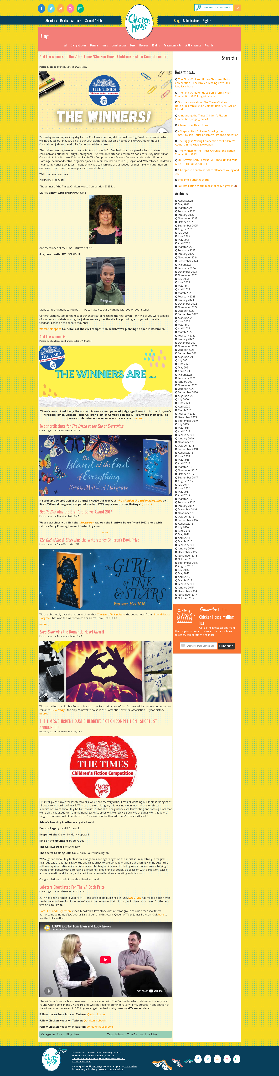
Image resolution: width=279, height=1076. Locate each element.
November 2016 (187, 513)
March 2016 (185, 541)
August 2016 (185, 523)
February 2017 (186, 502)
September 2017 (188, 477)
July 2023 (183, 279)
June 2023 (184, 282)
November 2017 (187, 470)
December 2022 (187, 303)
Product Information (81, 1061)
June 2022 (184, 321)
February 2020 (186, 413)
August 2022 (185, 318)
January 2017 (186, 506)
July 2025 (183, 232)
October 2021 (186, 350)
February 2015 (186, 584)
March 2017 (185, 499)
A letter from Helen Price (193, 125)
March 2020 (185, 410)
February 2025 (186, 250)
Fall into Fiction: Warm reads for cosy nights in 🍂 (207, 186)
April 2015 (184, 577)
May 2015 (184, 573)
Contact (75, 1058)
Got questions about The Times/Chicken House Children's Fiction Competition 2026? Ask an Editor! (205, 106)
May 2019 (184, 428)
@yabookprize (96, 1014)
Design (94, 45)
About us (51, 20)
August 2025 (185, 229)
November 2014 (187, 594)
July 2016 (183, 527)
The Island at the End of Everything (139, 500)
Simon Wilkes (130, 1066)
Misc (132, 45)
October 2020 (186, 389)
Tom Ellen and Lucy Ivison (55, 911)
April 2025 (184, 243)
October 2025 (186, 222)
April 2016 (184, 538)
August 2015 (185, 566)
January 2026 (186, 215)
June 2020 (184, 403)
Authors (76, 20)
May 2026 (184, 204)
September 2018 (188, 449)
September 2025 (188, 225)
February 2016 (186, 545)
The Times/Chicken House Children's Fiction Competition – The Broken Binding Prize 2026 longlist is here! (203, 83)
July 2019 (183, 424)
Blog (177, 20)
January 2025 (186, 254)
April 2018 (184, 463)
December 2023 (187, 271)
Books (64, 20)
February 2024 (186, 268)
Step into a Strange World (193, 179)
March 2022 (185, 332)
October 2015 (186, 559)
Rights (207, 20)
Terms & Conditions (88, 1058)
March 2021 (185, 374)
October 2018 (186, 445)
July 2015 (183, 570)
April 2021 (184, 371)
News (76, 1034)
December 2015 (187, 552)
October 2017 (186, 474)
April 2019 (184, 431)
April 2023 (184, 289)
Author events (193, 45)
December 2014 (187, 591)
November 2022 (187, 307)
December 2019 (187, 417)
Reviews (143, 45)
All (65, 45)
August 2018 (185, 452)
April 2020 (184, 406)
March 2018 (185, 467)
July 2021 (183, 360)
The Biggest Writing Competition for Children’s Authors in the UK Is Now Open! (205, 142)
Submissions (191, 20)
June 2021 (184, 364)
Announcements (172, 45)
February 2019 (186, 435)
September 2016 (188, 520)
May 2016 (184, 534)
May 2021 (184, 367)
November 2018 (187, 442)
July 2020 (183, 399)
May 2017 (184, 491)
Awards (209, 45)
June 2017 (184, 488)
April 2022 (184, 328)
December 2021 (187, 342)
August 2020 (185, 396)
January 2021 (186, 381)
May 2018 (184, 460)
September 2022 (188, 314)
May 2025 (184, 239)
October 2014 (186, 598)
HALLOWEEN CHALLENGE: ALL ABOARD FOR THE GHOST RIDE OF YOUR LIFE (206, 162)
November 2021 (187, 346)
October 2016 (186, 516)
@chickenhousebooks (100, 1026)
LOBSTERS (134, 898)
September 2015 (188, 562)
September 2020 (188, 392)
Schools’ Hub (93, 20)
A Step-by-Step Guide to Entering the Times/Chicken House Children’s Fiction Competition (206, 133)
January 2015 (186, 587)
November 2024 (187, 257)
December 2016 (187, 509)
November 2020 (187, 385)
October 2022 (186, 310)
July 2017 (183, 484)
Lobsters (120, 1034)
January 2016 (186, 548)
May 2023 (184, 286)
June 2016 (184, 531)
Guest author (119, 45)
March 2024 (185, 264)
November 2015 (187, 555)
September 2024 (188, 261)
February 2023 (186, 296)
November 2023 (187, 275)
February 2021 (186, 378)
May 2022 (184, 325)
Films (105, 45)
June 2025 (184, 236)
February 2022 (186, 335)
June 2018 (184, 456)
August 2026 (185, 200)
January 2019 (186, 438)
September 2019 (188, 420)
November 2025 (187, 218)
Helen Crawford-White (112, 1069)
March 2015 (185, 580)
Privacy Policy (105, 1058)
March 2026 (185, 208)
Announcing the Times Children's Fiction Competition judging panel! (201, 117)
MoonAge (97, 1066)
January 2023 (186, 300)
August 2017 (185, 481)
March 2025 (185, 247)
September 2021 (188, 353)
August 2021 (185, 357)
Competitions (78, 45)
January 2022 (186, 339)
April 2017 (184, 495)
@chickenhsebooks (95, 1020)
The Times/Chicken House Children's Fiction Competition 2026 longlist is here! (203, 94)
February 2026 (186, 211)
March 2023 (185, 293)
